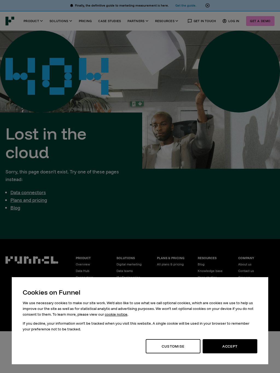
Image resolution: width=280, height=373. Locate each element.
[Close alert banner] (207, 5)
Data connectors (28, 192)
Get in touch (205, 21)
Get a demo (260, 21)
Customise (173, 346)
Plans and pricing (28, 200)
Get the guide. (185, 5)
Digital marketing (129, 264)
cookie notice (116, 314)
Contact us (246, 271)
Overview (83, 264)
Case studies (109, 21)
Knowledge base (210, 271)
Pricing (85, 21)
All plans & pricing (170, 264)
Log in (234, 21)
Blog (15, 208)
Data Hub (82, 271)
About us (245, 264)
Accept (230, 346)
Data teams (124, 271)
